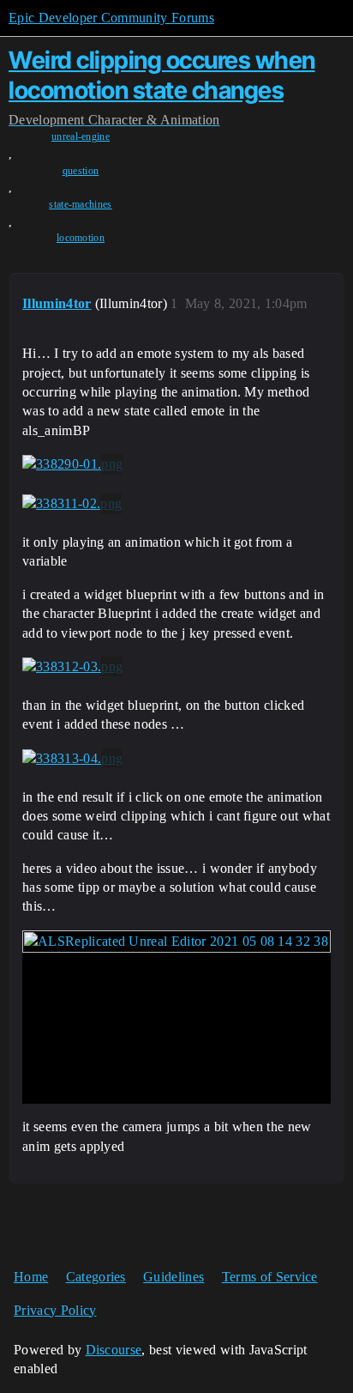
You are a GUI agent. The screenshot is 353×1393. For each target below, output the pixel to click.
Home (31, 1276)
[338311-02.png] (72, 504)
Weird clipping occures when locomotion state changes (162, 75)
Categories (96, 1276)
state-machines (80, 204)
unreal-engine (80, 136)
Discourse (114, 1349)
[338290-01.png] (72, 464)
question (81, 171)
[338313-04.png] (72, 758)
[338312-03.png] (72, 667)
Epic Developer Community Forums (111, 17)
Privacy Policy (55, 1310)
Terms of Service (270, 1276)
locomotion (81, 238)
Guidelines (173, 1276)
